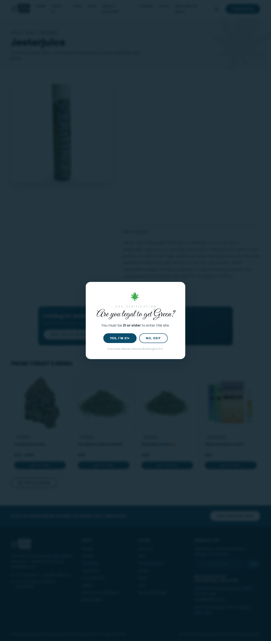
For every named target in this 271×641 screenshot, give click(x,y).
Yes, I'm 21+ (120, 338)
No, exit (153, 338)
